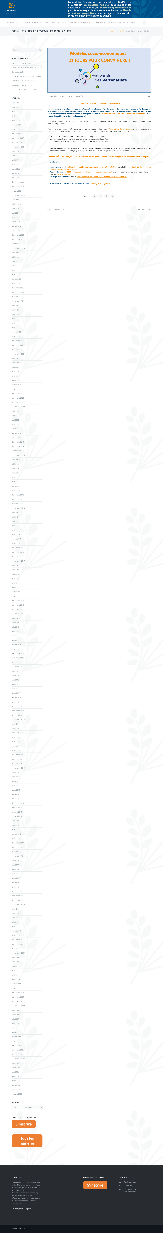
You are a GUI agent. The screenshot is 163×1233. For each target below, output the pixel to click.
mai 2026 (15, 111)
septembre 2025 (18, 147)
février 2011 (16, 882)
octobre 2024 (17, 191)
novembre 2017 (18, 552)
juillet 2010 (16, 913)
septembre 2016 (18, 614)
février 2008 (16, 1036)
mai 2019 (15, 473)
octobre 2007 (17, 1054)
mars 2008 (16, 1032)
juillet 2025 (16, 151)
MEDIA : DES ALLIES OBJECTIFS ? (24, 81)
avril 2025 (15, 164)
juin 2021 (15, 367)
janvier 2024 (16, 230)
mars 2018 (16, 534)
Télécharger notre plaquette (22, 1209)
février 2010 (16, 931)
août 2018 (16, 512)
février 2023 (16, 279)
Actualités (120, 31)
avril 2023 (15, 270)
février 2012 (16, 834)
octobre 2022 (17, 296)
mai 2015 (15, 684)
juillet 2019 (16, 464)
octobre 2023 (17, 244)
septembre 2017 (18, 561)
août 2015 (16, 671)
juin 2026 (15, 107)
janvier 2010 (16, 935)
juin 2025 (15, 156)
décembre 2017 (18, 548)
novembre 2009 (18, 944)
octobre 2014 (17, 715)
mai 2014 (15, 733)
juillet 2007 (16, 1067)
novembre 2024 (18, 186)
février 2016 (16, 644)
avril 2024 (15, 217)
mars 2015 (16, 693)
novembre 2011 (18, 847)
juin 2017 (15, 574)
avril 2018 (15, 530)
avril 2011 (15, 874)
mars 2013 (16, 790)
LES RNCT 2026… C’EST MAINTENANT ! (27, 76)
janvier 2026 (16, 129)
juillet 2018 (16, 517)
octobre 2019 (17, 451)
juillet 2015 (16, 675)
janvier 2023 (16, 283)
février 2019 (16, 486)
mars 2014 (16, 741)
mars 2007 (16, 1081)
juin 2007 (15, 1072)
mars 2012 (16, 829)
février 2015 (16, 697)
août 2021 (16, 358)
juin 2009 (15, 966)
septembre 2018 (18, 508)
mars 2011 (16, 878)
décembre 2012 (18, 803)
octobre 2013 (17, 763)
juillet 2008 (16, 1014)
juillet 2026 (16, 103)
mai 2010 (15, 922)
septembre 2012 (18, 816)
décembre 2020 (18, 393)
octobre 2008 (17, 1001)
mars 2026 (16, 120)
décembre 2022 (18, 288)
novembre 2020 (18, 398)
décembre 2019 (18, 442)
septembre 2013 (18, 768)
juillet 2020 (16, 411)
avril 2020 (15, 424)
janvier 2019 (16, 490)
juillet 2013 (16, 772)
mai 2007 (15, 1076)
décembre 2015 (18, 653)
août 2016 (16, 618)
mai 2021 (15, 371)
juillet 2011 (16, 860)
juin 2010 (15, 918)
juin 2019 (15, 468)
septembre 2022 (18, 301)
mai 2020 (15, 420)
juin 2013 (15, 777)
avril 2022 (15, 323)
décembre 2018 (18, 495)
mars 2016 (16, 640)
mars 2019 (16, 481)
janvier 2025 (16, 178)
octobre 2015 (17, 662)
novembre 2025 (18, 138)
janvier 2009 (16, 988)
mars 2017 (16, 587)
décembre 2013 (18, 755)
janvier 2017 (16, 596)
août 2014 (16, 724)
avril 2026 (15, 116)
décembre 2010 (18, 891)
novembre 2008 (18, 997)
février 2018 (16, 539)
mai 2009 (15, 970)
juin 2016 (15, 627)
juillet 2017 (16, 570)
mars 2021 (16, 380)
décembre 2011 (18, 843)
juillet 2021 (16, 363)
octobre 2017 (17, 556)
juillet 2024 (16, 204)
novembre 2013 (18, 759)
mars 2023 (16, 274)
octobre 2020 (17, 402)
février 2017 (16, 592)
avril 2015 (15, 689)
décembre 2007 (18, 1045)
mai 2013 (15, 781)
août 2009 (16, 957)
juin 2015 (15, 680)
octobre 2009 (17, 948)
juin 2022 (15, 314)
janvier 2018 (16, 543)
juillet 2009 (16, 962)
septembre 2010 (18, 904)
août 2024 (16, 200)
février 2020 (16, 433)
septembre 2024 (18, 195)
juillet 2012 (16, 821)
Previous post (59, 209)
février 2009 (16, 984)
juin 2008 (15, 1019)
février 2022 (16, 332)
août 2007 (16, 1063)
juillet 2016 (16, 622)
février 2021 (16, 385)
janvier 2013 (16, 799)
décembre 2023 (18, 235)
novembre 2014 (18, 711)
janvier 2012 (16, 838)
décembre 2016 (18, 600)
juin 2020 (15, 415)
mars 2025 (16, 169)
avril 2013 (15, 785)
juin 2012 (15, 825)
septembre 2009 (18, 953)
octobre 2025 (17, 142)
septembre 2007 (18, 1059)
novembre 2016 (18, 605)
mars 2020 (16, 429)
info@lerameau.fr (130, 1182)
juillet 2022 (16, 310)
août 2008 (16, 1010)
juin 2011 (15, 865)
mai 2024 (15, 213)
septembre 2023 (18, 248)
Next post (141, 209)
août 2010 (16, 909)
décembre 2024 (18, 182)
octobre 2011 (17, 851)
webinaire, (116, 114)
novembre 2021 (18, 345)
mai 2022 (15, 319)
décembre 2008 (18, 992)
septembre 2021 (18, 354)
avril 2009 (15, 975)
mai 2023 (15, 266)
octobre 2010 (17, 900)
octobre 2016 (17, 609)
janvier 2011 (16, 887)
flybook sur (135, 167)
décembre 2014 (18, 706)
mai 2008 (15, 1023)
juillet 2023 (16, 257)
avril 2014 (15, 737)
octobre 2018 (17, 504)
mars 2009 (16, 979)
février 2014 (16, 746)
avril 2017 (15, 583)
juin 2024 (15, 208)
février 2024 (16, 226)
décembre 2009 (18, 940)
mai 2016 (15, 631)
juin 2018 (15, 521)
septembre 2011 (18, 856)
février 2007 (16, 1085)
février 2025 (16, 173)
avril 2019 (15, 477)
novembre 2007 (18, 1050)
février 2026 (16, 125)
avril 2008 (15, 1028)
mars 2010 (16, 926)
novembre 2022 (18, 292)
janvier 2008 (16, 1041)
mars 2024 (16, 222)
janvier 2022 (16, 336)
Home (112, 31)
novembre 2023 (18, 239)
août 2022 (16, 305)
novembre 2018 (18, 499)
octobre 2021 (17, 349)
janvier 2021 (16, 389)
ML (27, 1229)
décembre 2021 (18, 341)
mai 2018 (15, 526)
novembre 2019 (18, 446)
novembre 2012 (18, 807)
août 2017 (16, 565)
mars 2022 (16, 327)
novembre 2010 (18, 896)
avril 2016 (15, 636)
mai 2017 (15, 578)
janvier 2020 (16, 437)
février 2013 (16, 794)
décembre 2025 (18, 134)
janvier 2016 (16, 649)
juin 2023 (15, 261)
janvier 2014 (16, 750)
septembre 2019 (18, 455)
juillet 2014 (16, 728)
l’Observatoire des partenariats (120, 129)
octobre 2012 (17, 812)
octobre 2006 (17, 1094)
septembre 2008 (18, 1006)
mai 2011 (15, 869)
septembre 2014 (18, 719)
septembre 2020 (18, 407)
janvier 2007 (16, 1089)
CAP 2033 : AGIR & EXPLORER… (24, 63)
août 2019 (16, 459)
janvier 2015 (16, 702)
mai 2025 (15, 160)
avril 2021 (15, 376)
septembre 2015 (18, 666)
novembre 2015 (18, 658)
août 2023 (16, 252)
